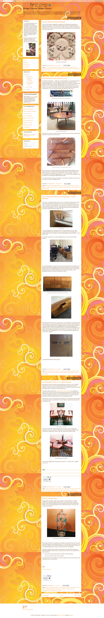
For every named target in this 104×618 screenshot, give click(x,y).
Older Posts (77, 595)
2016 (26, 74)
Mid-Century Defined (28, 109)
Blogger (71, 615)
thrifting (77, 68)
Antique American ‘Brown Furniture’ (63, 391)
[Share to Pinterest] (69, 65)
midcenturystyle (58, 68)
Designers (26, 62)
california (50, 587)
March (28, 76)
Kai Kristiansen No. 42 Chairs (55, 488)
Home (61, 595)
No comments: (58, 65)
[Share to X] (66, 65)
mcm (52, 185)
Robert (25, 607)
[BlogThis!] (65, 65)
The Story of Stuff (28, 115)
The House (26, 67)
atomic (46, 587)
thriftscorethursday (46, 590)
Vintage (47, 188)
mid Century (47, 67)
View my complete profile (28, 609)
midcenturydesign (50, 68)
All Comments (29, 146)
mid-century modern (60, 67)
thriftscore (44, 70)
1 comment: (57, 585)
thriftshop (49, 70)
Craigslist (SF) (27, 127)
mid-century (53, 67)
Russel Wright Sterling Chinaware (53, 22)
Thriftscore (44, 24)
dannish (47, 488)
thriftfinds (74, 68)
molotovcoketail (61, 615)
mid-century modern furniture (71, 67)
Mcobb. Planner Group (58, 185)
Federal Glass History (46, 569)
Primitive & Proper (28, 122)
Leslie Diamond (54, 371)
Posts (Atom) (64, 599)
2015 (26, 89)
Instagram (33, 96)
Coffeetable (47, 185)
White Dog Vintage (28, 124)
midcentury (44, 68)
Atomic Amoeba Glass (49, 498)
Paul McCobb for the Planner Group (54, 78)
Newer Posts (45, 595)
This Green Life (27, 113)
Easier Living (27, 64)
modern (63, 68)
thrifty (56, 590)
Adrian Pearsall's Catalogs (30, 111)
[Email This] (64, 65)
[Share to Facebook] (68, 65)
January (28, 87)
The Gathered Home (28, 120)
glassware (55, 587)
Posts (27, 144)
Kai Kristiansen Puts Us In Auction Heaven (56, 382)
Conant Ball (47, 371)
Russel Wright (68, 68)
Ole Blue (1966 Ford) (28, 118)
